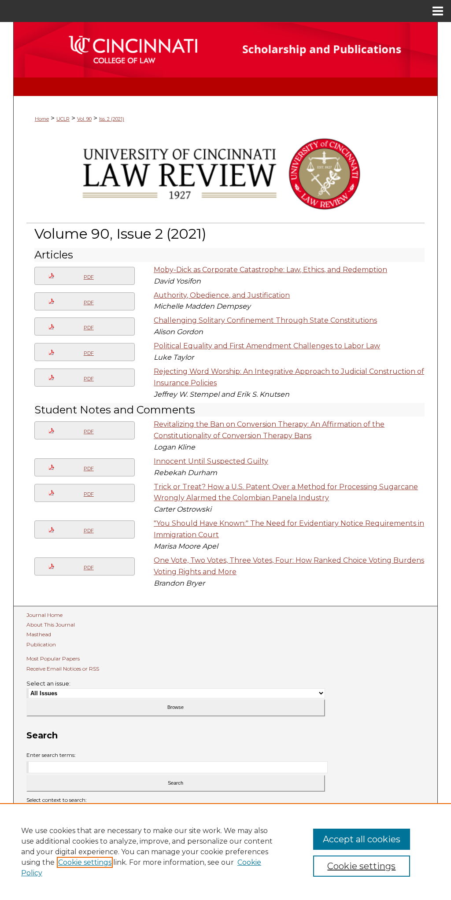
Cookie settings (84, 862)
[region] (225, 851)
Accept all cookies (361, 839)
